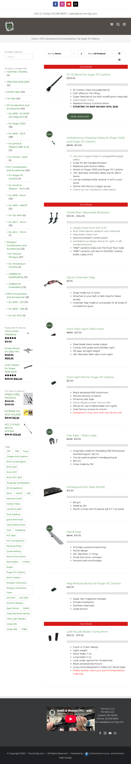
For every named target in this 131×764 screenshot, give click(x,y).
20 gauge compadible (18, 483)
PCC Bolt (11, 535)
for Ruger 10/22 (17, 123)
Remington (13, 562)
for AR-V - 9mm (17, 222)
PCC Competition (16, 541)
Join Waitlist (80, 116)
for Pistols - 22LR (18, 157)
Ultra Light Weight (16, 619)
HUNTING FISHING (17, 71)
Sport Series (13, 608)
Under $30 (12, 629)
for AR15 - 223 (16, 302)
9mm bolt (12, 467)
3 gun (26, 451)
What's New (13, 91)
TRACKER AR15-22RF (18, 81)
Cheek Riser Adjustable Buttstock (88, 212)
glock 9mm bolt (15, 519)
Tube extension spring (18, 613)
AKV (29, 493)
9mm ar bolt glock (16, 461)
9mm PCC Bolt (14, 477)
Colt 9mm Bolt (14, 509)
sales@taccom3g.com (83, 13)
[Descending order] (81, 53)
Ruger (10, 567)
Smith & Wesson (15, 603)
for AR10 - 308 (16, 308)
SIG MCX (11, 598)
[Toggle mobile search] (118, 24)
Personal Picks (14, 546)
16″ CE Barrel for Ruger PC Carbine (88, 74)
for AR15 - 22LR (17, 133)
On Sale (11, 98)
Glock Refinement (16, 525)
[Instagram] (105, 733)
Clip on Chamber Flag (81, 277)
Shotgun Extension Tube (17, 590)
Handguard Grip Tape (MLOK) (86, 486)
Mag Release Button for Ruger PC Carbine (94, 583)
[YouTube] (110, 733)
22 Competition (15, 488)
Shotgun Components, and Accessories (17, 245)
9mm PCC (12, 472)
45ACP (19, 493)
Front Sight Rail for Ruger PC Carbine (90, 377)
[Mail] (115, 733)
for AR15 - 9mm (17, 195)
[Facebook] (100, 733)
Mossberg (20, 530)
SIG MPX (23, 598)
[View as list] (119, 60)
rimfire (26, 562)
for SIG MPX (15, 215)
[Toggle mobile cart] (111, 24)
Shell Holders (13, 577)
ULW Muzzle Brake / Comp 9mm (87, 631)
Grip (9, 530)
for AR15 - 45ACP (18, 205)
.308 (17, 451)
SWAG (26, 608)
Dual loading (13, 514)
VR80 (24, 629)
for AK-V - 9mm (17, 232)
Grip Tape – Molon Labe (82, 435)
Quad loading (14, 551)
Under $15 (12, 624)
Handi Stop (74, 531)
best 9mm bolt (14, 498)
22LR (9, 493)
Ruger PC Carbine (16, 572)
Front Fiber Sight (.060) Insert (85, 328)
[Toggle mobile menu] (124, 24)
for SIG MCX (15, 315)
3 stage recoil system (17, 456)
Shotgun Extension (17, 583)
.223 (8, 451)
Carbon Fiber (13, 504)
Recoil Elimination (16, 556)
